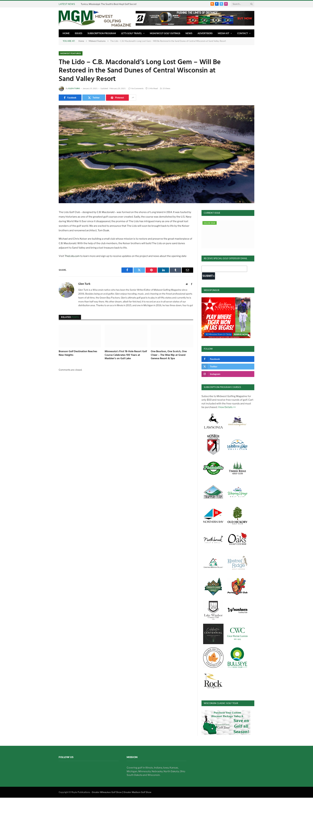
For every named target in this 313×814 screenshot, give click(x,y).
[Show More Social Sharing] (133, 97)
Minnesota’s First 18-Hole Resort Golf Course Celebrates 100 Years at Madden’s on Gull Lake (126, 355)
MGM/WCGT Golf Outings (165, 33)
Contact (242, 33)
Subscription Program (102, 33)
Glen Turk (74, 88)
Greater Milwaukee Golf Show (107, 792)
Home (66, 33)
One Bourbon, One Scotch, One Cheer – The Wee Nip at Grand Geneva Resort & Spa (169, 355)
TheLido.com (72, 256)
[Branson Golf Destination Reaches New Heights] (80, 336)
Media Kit (223, 33)
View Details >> (227, 407)
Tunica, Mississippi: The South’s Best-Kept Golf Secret (108, 4)
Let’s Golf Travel (131, 33)
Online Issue (209, 223)
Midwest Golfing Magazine (80, 769)
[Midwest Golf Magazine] (95, 18)
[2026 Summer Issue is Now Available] (227, 234)
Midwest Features (70, 53)
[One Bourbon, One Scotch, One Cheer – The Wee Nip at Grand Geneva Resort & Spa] (172, 336)
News (189, 33)
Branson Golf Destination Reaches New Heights (78, 353)
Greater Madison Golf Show (137, 792)
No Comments (137, 88)
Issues (78, 33)
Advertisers (205, 33)
